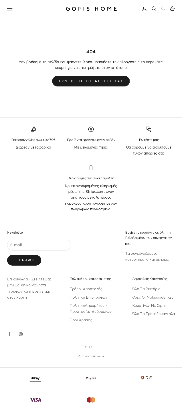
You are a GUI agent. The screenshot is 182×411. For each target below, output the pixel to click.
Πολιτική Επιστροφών (89, 297)
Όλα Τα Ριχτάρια (146, 289)
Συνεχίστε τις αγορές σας (91, 81)
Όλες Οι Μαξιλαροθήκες (153, 297)
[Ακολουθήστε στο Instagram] (21, 334)
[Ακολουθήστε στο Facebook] (9, 334)
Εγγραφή (24, 260)
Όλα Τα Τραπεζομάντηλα (153, 314)
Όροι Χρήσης (81, 320)
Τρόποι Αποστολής (86, 289)
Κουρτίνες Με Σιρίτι (149, 305)
